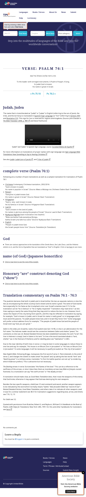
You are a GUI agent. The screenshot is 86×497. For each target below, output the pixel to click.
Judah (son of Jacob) (23, 159)
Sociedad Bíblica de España (62, 147)
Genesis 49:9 (75, 116)
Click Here (71, 491)
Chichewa (9, 184)
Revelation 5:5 (12, 118)
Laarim (8, 207)
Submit (73, 12)
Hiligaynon (9, 199)
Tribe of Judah (43, 159)
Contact (66, 466)
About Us (53, 12)
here (8, 409)
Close (83, 472)
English (8, 222)
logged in (20, 439)
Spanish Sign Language (43, 116)
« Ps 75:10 (35, 93)
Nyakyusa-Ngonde (12, 214)
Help (21, 18)
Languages (23, 12)
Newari (8, 192)
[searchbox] (65, 34)
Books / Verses (39, 12)
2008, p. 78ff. (15, 121)
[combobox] (65, 33)
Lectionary (31, 18)
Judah (12, 159)
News (63, 12)
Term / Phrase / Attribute (53, 466)
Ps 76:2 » (51, 93)
